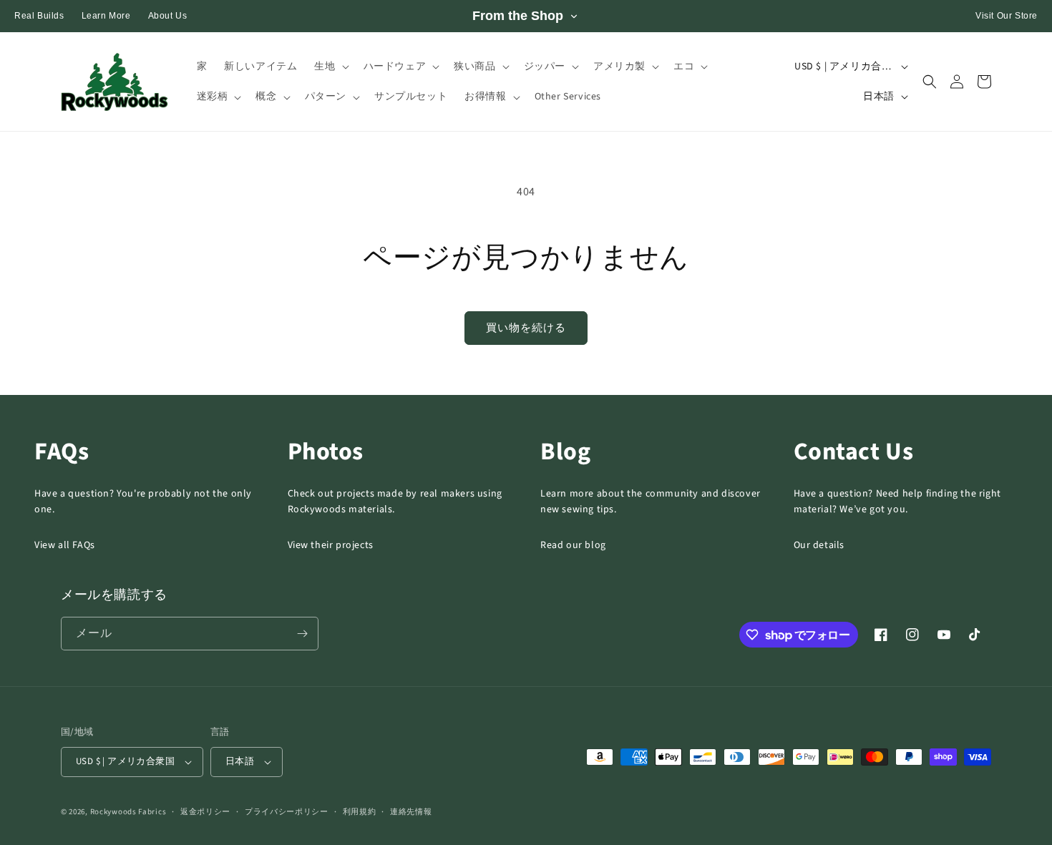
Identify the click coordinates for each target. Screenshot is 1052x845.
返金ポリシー (205, 811)
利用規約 (359, 811)
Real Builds (39, 16)
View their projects (331, 545)
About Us (167, 16)
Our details (819, 545)
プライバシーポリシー (286, 811)
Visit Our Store (1006, 16)
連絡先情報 (411, 811)
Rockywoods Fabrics (128, 811)
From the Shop (517, 16)
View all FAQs (64, 545)
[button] (330, 67)
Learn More (106, 16)
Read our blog (573, 545)
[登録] (302, 633)
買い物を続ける (526, 328)
